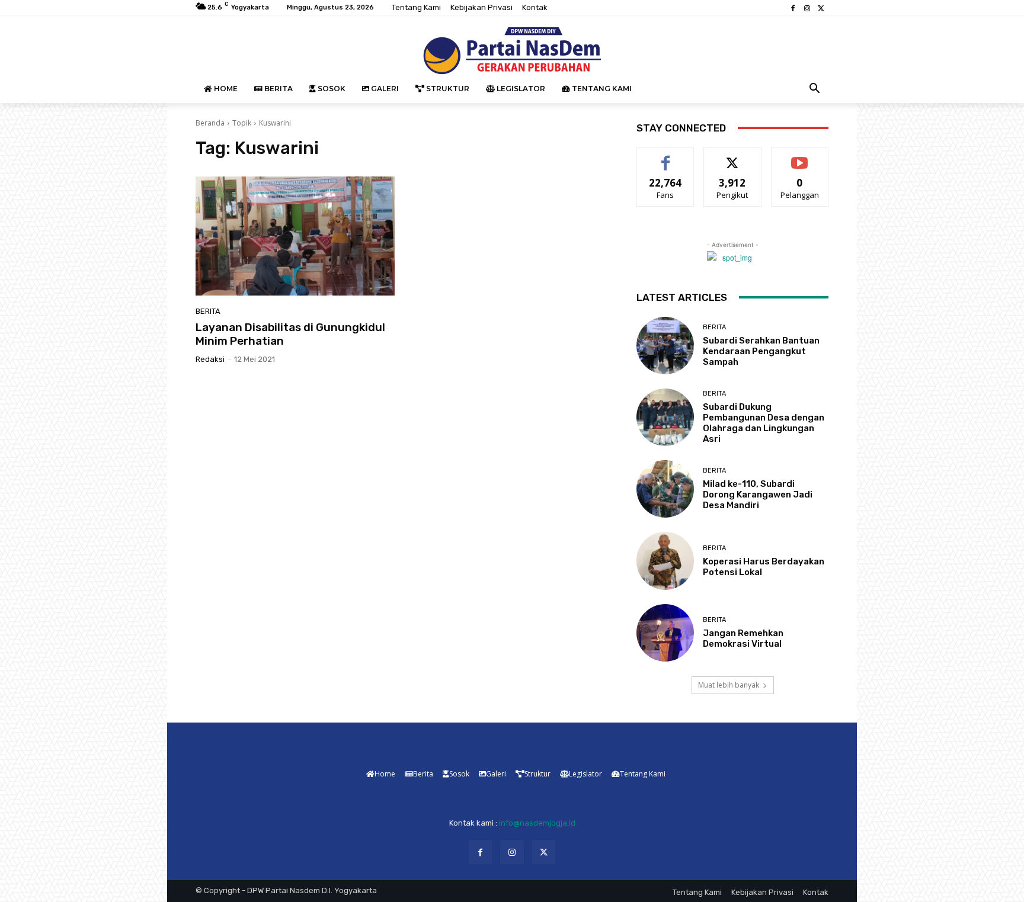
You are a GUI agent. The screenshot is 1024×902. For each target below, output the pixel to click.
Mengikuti (733, 156)
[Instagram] (807, 8)
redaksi (210, 359)
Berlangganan (800, 156)
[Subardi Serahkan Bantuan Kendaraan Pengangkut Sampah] (665, 345)
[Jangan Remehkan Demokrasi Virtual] (665, 633)
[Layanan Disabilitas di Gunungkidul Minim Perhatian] (295, 236)
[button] (815, 89)
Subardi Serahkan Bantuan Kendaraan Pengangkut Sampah (761, 351)
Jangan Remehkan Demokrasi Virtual (743, 638)
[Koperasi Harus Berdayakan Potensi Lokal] (665, 560)
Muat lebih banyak (728, 685)
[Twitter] (821, 8)
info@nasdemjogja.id (537, 822)
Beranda (210, 123)
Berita (208, 311)
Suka (666, 156)
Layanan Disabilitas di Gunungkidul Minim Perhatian (290, 334)
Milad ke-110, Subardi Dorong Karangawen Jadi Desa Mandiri (757, 495)
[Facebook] (793, 8)
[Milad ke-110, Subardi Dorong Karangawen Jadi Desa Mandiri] (665, 489)
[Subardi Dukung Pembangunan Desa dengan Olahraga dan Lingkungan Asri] (665, 417)
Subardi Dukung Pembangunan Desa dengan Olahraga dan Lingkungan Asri (763, 423)
